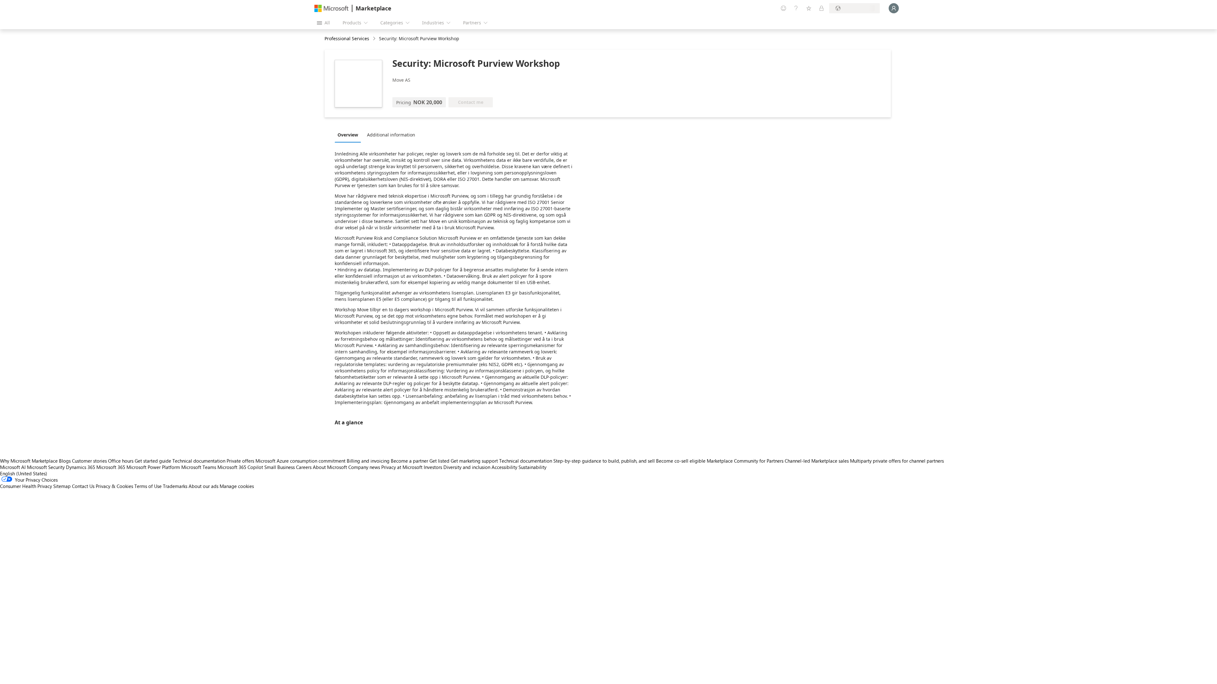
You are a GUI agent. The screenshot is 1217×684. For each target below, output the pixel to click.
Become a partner (409, 461)
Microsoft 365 (110, 467)
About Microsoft (330, 467)
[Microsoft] (331, 8)
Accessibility (504, 467)
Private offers (240, 461)
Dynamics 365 (80, 467)
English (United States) (23, 473)
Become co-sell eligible (680, 461)
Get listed (439, 461)
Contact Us (83, 486)
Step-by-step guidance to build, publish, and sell (604, 461)
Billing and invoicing (368, 461)
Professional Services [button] (347, 38)
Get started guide (153, 461)
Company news (364, 467)
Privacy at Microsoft (401, 467)
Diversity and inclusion (466, 467)
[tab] (349, 135)
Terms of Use (148, 486)
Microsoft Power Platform (153, 467)
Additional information (391, 135)
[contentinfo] (374, 38)
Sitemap (62, 486)
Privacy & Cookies (114, 486)
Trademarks (175, 486)
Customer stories (89, 461)
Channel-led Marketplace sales (817, 461)
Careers (304, 467)
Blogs (65, 461)
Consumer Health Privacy (26, 486)
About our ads (203, 486)
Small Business (279, 467)
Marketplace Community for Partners (745, 461)
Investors (433, 467)
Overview (348, 135)
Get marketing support (474, 461)
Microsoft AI (13, 467)
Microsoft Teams (198, 467)
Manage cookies (237, 486)
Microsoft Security (46, 467)
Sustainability (532, 467)
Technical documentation (198, 461)
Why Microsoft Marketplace (29, 461)
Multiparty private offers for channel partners (897, 461)
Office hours (120, 461)
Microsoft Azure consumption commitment (301, 461)
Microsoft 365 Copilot (240, 467)
